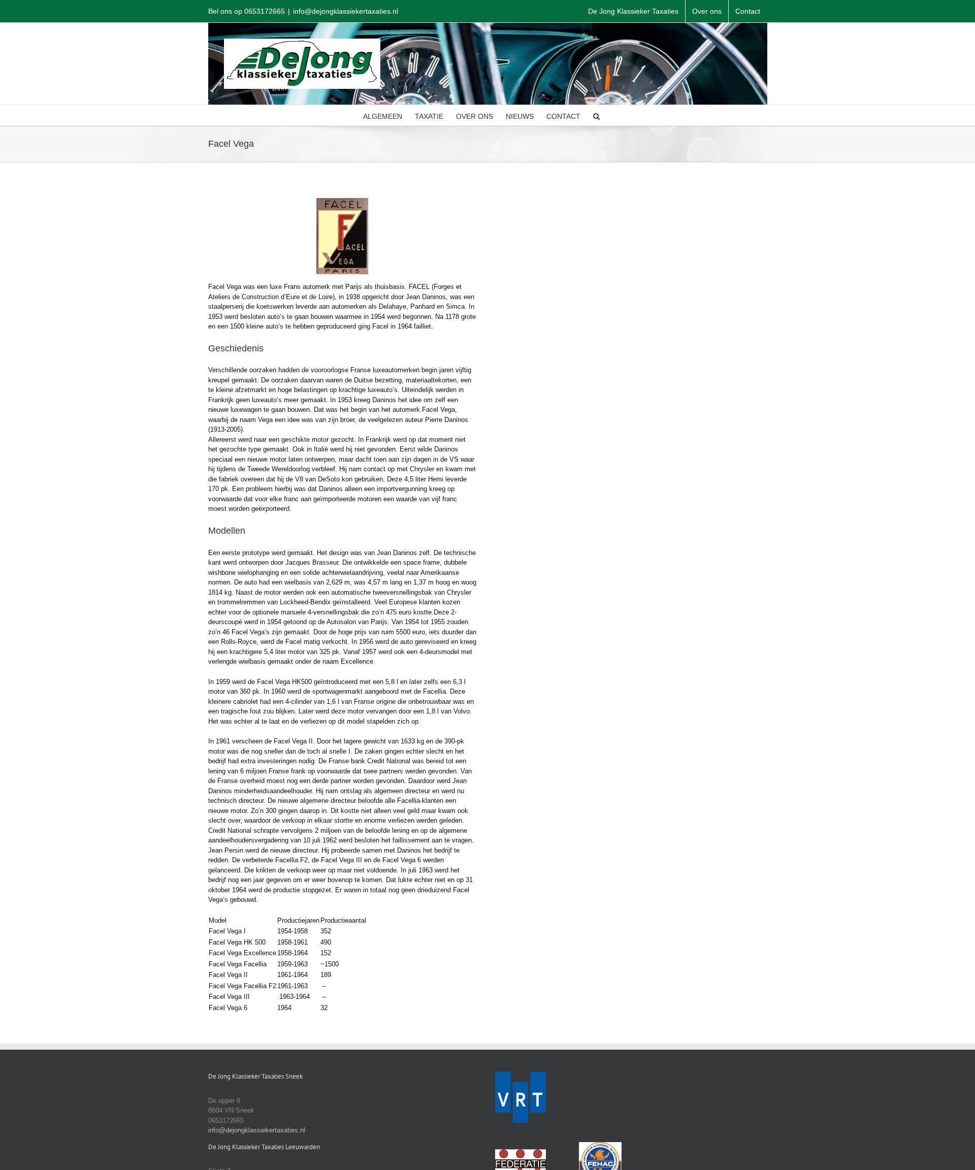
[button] (596, 115)
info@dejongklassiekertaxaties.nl (345, 11)
